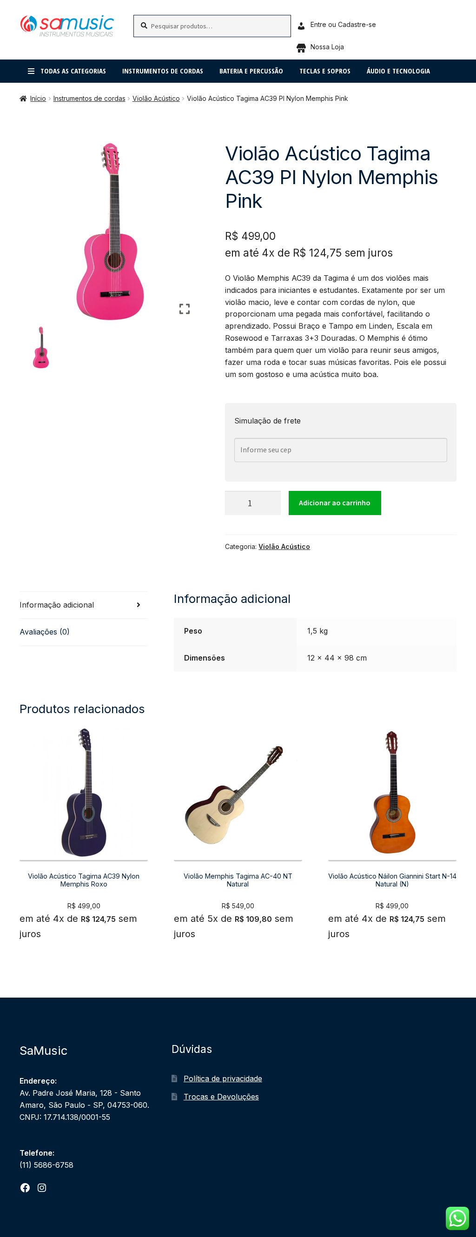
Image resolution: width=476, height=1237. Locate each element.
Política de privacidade (223, 1078)
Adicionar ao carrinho (334, 502)
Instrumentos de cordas (162, 70)
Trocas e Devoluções (221, 1096)
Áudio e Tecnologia (398, 70)
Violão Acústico (156, 98)
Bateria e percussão (251, 70)
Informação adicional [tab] (57, 604)
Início (38, 98)
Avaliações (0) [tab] (45, 631)
